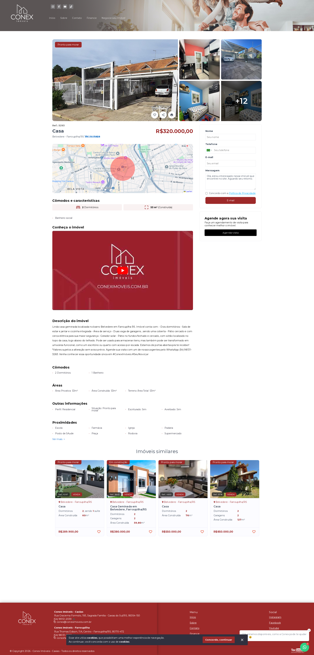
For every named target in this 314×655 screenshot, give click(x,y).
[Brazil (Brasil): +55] (209, 150)
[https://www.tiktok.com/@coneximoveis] (71, 6)
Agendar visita (231, 232)
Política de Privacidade (242, 193)
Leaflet (189, 191)
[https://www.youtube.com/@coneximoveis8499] (65, 6)
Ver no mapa (92, 136)
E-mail (230, 200)
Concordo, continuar (218, 639)
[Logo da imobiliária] (27, 619)
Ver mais (57, 439)
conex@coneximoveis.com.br (74, 622)
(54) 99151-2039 (63, 619)
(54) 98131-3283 (63, 635)
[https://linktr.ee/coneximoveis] (53, 6)
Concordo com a (232, 193)
